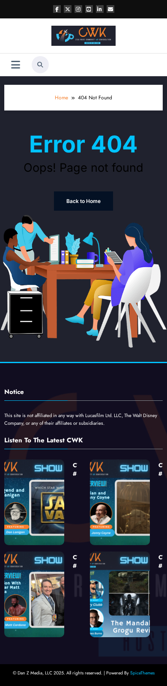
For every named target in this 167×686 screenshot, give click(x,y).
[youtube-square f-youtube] (89, 9)
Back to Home (83, 201)
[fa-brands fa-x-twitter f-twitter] (68, 9)
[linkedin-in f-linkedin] (100, 9)
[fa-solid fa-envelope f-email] (110, 9)
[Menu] (15, 65)
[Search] (40, 64)
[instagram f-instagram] (78, 9)
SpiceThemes (142, 673)
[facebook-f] (57, 9)
